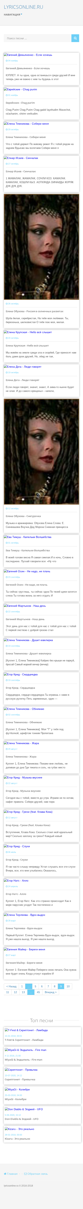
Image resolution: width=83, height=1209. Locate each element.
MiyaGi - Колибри (15, 1099)
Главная (12, 1173)
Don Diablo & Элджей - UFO (21, 1119)
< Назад (11, 986)
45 (38, 992)
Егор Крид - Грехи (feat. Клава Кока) (28, 825)
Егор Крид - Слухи (17, 859)
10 (68, 986)
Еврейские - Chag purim (20, 102)
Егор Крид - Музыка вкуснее (23, 791)
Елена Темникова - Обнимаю (24, 722)
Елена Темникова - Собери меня (26, 137)
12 (15, 992)
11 (7, 992)
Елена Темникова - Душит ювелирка (28, 653)
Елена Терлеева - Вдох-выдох (24, 928)
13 (23, 992)
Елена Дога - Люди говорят (22, 380)
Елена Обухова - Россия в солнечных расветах (34, 311)
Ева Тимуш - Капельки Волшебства (28, 550)
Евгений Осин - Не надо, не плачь (26, 584)
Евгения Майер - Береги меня (24, 962)
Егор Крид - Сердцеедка (20, 687)
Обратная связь (37, 1173)
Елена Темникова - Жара (21, 756)
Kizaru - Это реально (17, 1138)
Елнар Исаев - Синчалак (21, 171)
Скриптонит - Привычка (20, 1079)
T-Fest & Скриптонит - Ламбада (24, 1040)
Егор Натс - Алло (16, 894)
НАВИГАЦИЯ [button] (12, 14)
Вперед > (51, 992)
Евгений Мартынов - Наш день (25, 619)
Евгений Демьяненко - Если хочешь (28, 68)
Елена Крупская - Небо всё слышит (27, 345)
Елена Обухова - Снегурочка (23, 516)
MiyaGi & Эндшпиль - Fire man (23, 1059)
